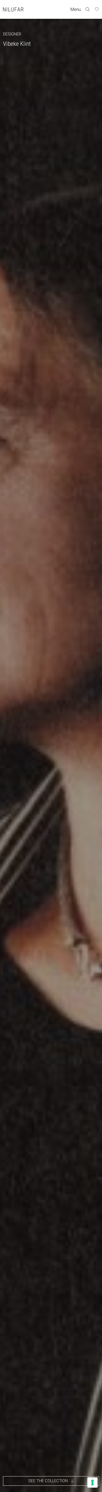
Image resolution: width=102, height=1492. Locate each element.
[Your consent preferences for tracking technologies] (92, 1482)
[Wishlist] (97, 9)
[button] (51, 1481)
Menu (75, 9)
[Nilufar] (13, 9)
